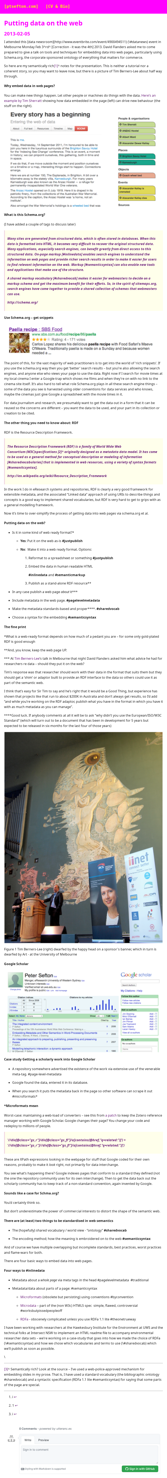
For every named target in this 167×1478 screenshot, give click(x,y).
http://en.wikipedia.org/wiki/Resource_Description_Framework (57, 476)
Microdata (28, 1305)
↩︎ (15, 1397)
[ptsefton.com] (21, 6)
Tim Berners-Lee (27, 658)
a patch (111, 1115)
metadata (111, 452)
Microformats (31, 1297)
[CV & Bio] (58, 6)
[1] (56, 66)
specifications (46, 452)
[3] (6, 1369)
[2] (60, 452)
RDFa (24, 1319)
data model (128, 452)
